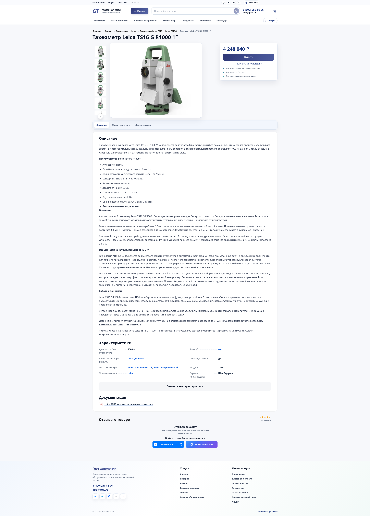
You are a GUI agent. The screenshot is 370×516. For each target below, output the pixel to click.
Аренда (184, 481)
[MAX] (223, 3)
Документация (143, 125)
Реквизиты (238, 495)
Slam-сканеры (170, 20)
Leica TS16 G (171, 31)
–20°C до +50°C (136, 358)
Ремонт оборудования (192, 504)
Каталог (108, 31)
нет (220, 349)
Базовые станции (189, 495)
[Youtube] (123, 503)
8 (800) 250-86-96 (253, 9)
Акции (111, 2)
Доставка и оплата (242, 486)
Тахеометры (98, 20)
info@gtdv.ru (249, 12)
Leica (133, 31)
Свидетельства (240, 490)
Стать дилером (240, 500)
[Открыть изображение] (156, 80)
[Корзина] (274, 11)
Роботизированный (165, 367)
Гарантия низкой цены (244, 504)
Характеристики (121, 125)
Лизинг (184, 490)
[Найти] (236, 11)
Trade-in (184, 500)
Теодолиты (188, 20)
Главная (97, 31)
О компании (98, 2)
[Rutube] (239, 3)
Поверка (184, 486)
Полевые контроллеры (145, 20)
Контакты (135, 2)
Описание (101, 125)
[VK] (229, 3)
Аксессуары (222, 20)
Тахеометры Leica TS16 (151, 31)
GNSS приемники (119, 20)
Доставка (122, 2)
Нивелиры (205, 20)
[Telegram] (234, 3)
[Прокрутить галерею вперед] (100, 116)
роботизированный (140, 367)
